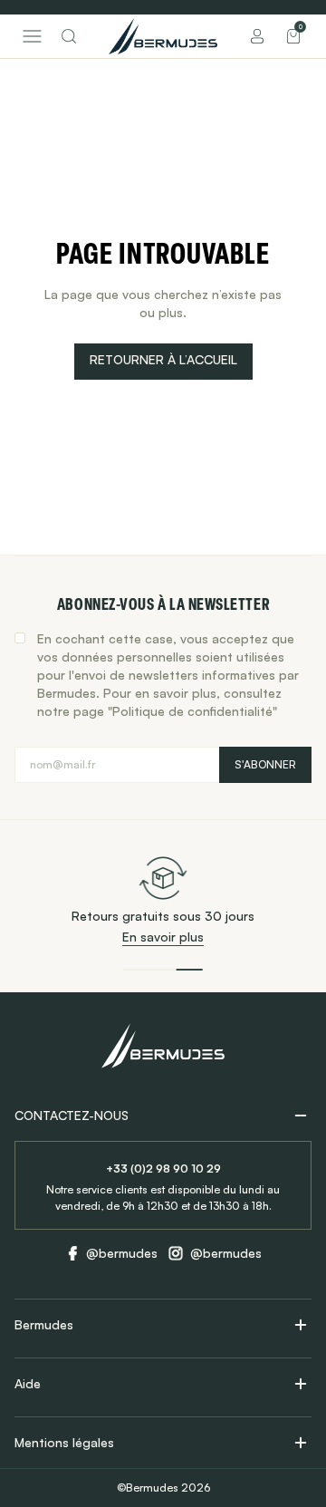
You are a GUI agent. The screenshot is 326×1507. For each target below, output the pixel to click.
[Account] (257, 36)
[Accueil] (163, 36)
